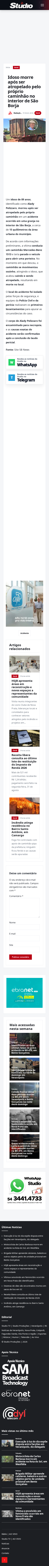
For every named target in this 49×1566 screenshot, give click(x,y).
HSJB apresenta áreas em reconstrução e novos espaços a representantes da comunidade (24, 688)
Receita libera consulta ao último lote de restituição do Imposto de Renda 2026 (24, 761)
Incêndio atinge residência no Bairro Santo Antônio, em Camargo (22, 829)
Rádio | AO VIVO (9, 1534)
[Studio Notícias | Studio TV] (21, 5)
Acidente (24, 633)
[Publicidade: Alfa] (24, 604)
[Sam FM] (24, 1372)
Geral (16, 67)
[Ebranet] (24, 1395)
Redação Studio (18, 113)
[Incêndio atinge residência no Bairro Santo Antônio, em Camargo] (24, 805)
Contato (5, 1553)
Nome (12, 922)
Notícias (5, 1543)
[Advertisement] (24, 35)
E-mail (12, 933)
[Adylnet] (24, 1413)
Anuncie (5, 1548)
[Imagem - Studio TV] (24, 1190)
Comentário (16, 896)
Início (8, 67)
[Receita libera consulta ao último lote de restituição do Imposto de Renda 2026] (24, 738)
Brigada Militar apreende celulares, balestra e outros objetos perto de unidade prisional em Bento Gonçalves (25, 1256)
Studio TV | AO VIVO (11, 1538)
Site (11, 945)
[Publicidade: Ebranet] (24, 993)
